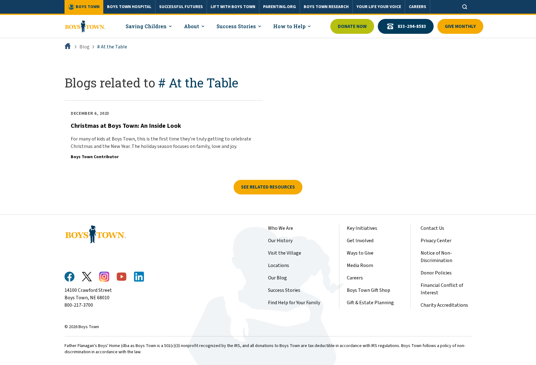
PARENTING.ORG (279, 7)
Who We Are (280, 228)
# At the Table (112, 46)
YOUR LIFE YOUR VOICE (378, 7)
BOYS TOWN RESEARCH (326, 7)
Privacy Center (436, 240)
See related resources (268, 187)
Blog (84, 46)
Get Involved (360, 240)
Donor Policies (436, 272)
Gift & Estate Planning (370, 302)
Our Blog (277, 277)
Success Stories (284, 290)
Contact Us (432, 228)
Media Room (360, 265)
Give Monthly (460, 26)
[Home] (68, 46)
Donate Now (352, 26)
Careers (355, 277)
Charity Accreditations (444, 305)
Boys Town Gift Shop (368, 290)
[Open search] (464, 7)
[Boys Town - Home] (85, 26)
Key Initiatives (362, 228)
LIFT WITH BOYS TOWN (233, 7)
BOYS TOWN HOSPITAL (129, 7)
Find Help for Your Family (294, 302)
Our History (280, 240)
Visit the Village (284, 253)
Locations (278, 265)
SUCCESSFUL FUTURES (181, 7)
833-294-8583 (412, 26)
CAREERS (417, 7)
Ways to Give (360, 253)
